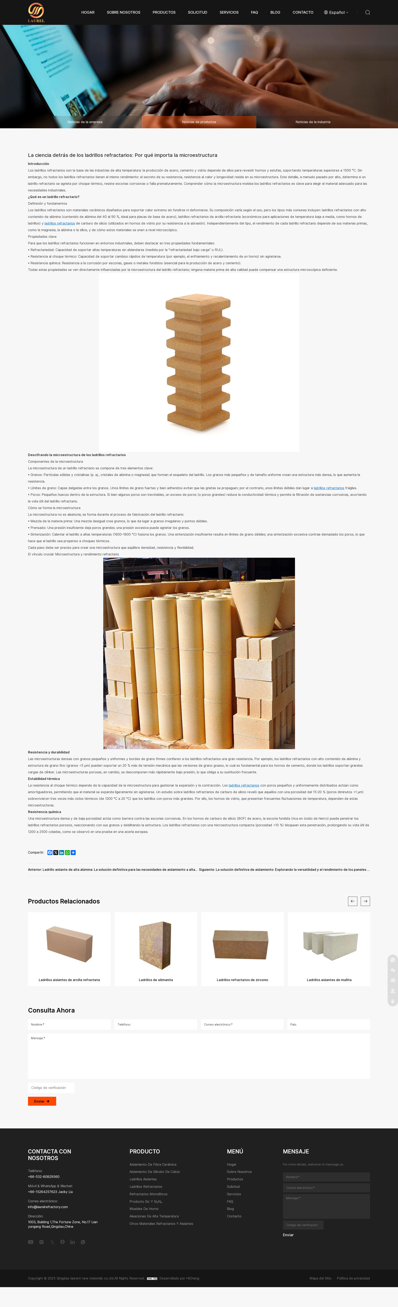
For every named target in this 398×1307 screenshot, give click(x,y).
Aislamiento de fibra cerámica (153, 1165)
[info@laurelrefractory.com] (393, 980)
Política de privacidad (353, 1278)
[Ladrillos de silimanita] (69, 943)
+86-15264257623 (42, 1191)
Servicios (234, 1194)
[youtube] (30, 1242)
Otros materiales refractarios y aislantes (161, 1224)
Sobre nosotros (239, 1172)
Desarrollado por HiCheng (179, 1278)
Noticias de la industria (313, 122)
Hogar (232, 1165)
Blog (230, 1209)
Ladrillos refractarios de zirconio (156, 980)
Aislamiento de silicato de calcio (155, 1172)
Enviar (39, 1101)
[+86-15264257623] (393, 960)
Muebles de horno (144, 1209)
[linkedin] (72, 1242)
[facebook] (62, 1242)
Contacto (234, 1216)
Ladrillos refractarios (146, 1187)
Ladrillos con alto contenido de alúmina (329, 980)
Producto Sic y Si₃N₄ (146, 1202)
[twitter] (52, 1242)
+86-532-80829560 (43, 1176)
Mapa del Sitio (320, 1278)
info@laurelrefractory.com (48, 1207)
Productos (235, 1179)
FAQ (230, 1202)
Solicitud (233, 1187)
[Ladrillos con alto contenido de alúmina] (329, 943)
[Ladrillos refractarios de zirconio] (156, 943)
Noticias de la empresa (84, 122)
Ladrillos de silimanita (69, 980)
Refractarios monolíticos (148, 1194)
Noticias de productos (199, 122)
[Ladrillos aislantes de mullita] (242, 943)
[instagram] (41, 1242)
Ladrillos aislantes (143, 1179)
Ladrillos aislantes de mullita (242, 980)
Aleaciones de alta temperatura (154, 1216)
